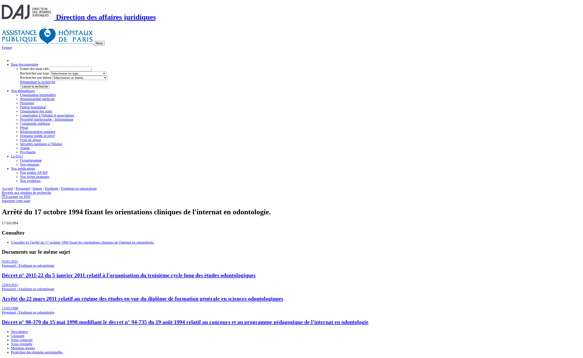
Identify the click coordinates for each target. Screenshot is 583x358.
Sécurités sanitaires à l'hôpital (41, 144)
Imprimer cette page (16, 201)
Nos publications (23, 168)
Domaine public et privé (37, 136)
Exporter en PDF (18, 197)
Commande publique (35, 123)
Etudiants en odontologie (79, 188)
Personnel (27, 103)
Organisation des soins (36, 111)
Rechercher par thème (35, 78)
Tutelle (25, 148)
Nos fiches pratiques (34, 177)
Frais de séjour (30, 140)
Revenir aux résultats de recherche (26, 193)
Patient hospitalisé (33, 107)
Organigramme (31, 160)
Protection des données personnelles (37, 352)
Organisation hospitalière (38, 95)
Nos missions (29, 164)
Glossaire (17, 336)
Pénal (24, 128)
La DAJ (17, 156)
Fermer (7, 48)
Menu (99, 43)
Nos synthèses (30, 181)
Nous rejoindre (21, 344)
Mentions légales (23, 348)
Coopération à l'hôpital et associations (47, 115)
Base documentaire (24, 64)
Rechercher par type (34, 73)
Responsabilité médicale (37, 99)
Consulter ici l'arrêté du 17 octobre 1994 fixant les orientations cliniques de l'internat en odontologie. (82, 242)
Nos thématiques (23, 91)
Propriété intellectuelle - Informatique (46, 119)
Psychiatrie (28, 152)
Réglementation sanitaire (37, 132)
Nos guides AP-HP (34, 173)
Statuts (37, 188)
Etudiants (51, 188)
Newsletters (19, 332)
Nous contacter (22, 340)
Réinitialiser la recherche (37, 82)
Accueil (7, 188)
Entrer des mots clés (34, 69)
